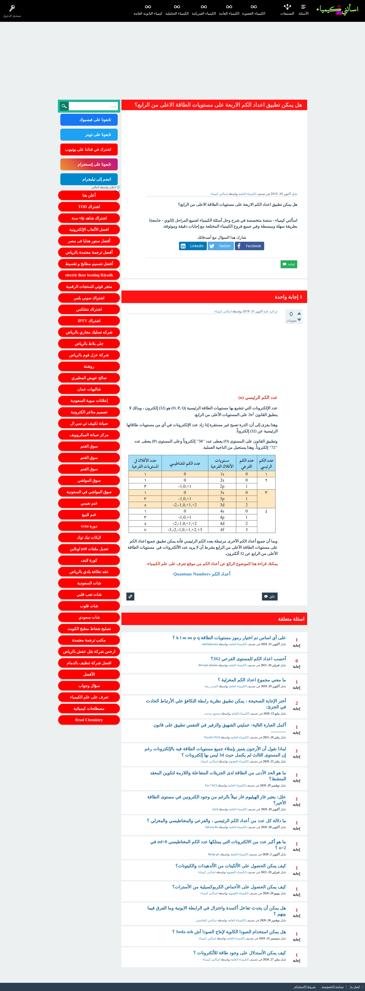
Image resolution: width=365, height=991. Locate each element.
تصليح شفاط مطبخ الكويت (89, 629)
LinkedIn (197, 246)
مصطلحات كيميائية (89, 708)
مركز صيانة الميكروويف (89, 435)
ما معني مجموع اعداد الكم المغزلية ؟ (252, 679)
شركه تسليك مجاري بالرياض (89, 332)
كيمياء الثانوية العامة (148, 13)
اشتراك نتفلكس (89, 309)
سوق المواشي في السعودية (89, 492)
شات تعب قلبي (89, 594)
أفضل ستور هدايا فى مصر (89, 241)
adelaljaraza (210, 644)
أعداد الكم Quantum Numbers (201, 573)
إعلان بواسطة (106, 189)
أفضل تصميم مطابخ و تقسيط (89, 264)
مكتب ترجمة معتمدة (89, 640)
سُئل (294, 194)
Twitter (225, 246)
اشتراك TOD (89, 207)
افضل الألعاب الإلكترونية (89, 229)
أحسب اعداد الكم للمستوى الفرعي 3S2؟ (248, 658)
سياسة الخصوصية (333, 987)
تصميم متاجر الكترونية (89, 412)
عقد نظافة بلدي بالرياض (89, 572)
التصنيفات (287, 13)
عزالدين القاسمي (206, 920)
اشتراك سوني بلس (89, 298)
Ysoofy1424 (212, 737)
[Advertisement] (182, 59)
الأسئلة (303, 13)
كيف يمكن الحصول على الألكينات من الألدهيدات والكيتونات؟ (231, 865)
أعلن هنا (89, 195)
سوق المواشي (89, 480)
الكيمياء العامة (229, 13)
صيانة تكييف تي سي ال (89, 423)
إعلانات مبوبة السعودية (89, 400)
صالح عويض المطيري (89, 378)
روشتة (89, 366)
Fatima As (211, 827)
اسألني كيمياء (209, 761)
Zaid (215, 809)
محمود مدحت (212, 713)
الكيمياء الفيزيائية (204, 13)
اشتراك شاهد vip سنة (89, 218)
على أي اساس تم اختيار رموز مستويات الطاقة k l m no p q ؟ (229, 637)
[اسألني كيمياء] (337, 9)
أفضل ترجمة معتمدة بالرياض (89, 252)
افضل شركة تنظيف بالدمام (89, 663)
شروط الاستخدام (305, 987)
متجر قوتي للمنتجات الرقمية (89, 286)
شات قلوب (89, 606)
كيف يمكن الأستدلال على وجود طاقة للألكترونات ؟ (239, 952)
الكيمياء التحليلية (177, 13)
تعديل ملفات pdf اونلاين (89, 549)
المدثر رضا (211, 686)
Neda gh (213, 854)
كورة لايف (89, 560)
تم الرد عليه (270, 311)
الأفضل (89, 674)
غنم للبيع (89, 514)
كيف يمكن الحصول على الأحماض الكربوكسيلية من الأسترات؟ (229, 886)
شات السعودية (89, 583)
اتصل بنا (355, 987)
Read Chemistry (89, 720)
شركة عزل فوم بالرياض (89, 355)
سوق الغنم (89, 446)
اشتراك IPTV (89, 321)
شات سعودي (89, 617)
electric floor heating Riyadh (89, 275)
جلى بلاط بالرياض (89, 343)
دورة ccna (89, 526)
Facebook (253, 246)
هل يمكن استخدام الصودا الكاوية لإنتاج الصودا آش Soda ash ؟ (229, 931)
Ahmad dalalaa (208, 665)
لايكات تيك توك (89, 537)
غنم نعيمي (89, 503)
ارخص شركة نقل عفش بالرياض (89, 651)
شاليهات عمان (89, 389)
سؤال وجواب (89, 686)
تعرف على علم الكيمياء (89, 697)
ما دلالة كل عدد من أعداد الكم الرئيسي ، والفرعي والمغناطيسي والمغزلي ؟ (216, 820)
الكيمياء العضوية (253, 13)
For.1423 (211, 785)
